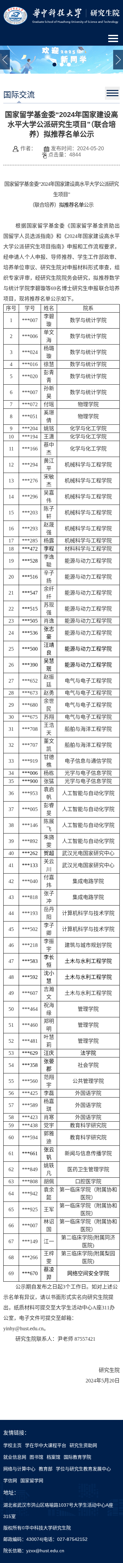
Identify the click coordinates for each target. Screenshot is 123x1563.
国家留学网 (31, 1480)
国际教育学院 (77, 1457)
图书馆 (36, 1457)
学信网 (10, 1480)
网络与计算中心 (19, 1468)
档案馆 (53, 1457)
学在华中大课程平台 (45, 1445)
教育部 (45, 1468)
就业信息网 (14, 1457)
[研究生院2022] (61, 15)
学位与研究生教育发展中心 (83, 1468)
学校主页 (12, 1445)
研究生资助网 (83, 1445)
